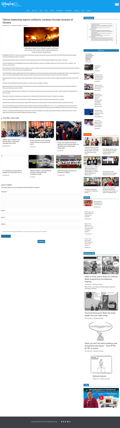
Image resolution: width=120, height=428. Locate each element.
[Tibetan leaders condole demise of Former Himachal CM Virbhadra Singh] (41, 156)
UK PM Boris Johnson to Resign (98, 67)
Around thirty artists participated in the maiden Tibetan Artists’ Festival (110, 173)
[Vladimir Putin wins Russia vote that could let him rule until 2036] (88, 76)
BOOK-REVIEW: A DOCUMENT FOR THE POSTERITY (98, 203)
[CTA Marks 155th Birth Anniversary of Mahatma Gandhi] (92, 181)
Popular (102, 50)
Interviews (68, 10)
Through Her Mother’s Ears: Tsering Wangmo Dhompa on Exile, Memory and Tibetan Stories (110, 151)
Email (3, 217)
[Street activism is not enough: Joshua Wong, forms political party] (41, 122)
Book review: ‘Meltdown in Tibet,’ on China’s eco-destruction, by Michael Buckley (89, 227)
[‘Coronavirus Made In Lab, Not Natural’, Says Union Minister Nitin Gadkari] (88, 122)
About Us (34, 10)
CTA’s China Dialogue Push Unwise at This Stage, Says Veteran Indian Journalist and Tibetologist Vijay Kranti (92, 150)
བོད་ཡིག (116, 4)
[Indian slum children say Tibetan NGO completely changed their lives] (14, 122)
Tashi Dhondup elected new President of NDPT (66, 171)
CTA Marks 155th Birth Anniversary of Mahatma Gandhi (91, 191)
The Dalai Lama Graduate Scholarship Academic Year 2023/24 (100, 24)
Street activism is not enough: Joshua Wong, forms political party (40, 142)
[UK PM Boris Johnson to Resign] (88, 67)
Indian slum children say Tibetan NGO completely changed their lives (11, 141)
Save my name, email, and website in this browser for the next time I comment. (25, 231)
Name (3, 210)
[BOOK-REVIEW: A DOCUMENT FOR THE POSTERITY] (88, 204)
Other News (59, 10)
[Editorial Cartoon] (101, 364)
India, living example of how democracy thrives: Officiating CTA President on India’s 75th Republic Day (98, 99)
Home (28, 10)
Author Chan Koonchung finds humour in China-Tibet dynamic (89, 242)
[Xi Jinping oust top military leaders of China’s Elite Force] (14, 156)
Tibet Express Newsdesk (16, 25)
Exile (40, 10)
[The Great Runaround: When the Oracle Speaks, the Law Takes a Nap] (101, 301)
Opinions (76, 10)
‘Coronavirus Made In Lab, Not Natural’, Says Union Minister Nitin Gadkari (99, 123)
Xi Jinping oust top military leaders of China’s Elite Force (12, 171)
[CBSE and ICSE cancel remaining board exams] (88, 87)
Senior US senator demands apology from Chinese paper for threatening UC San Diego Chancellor (68, 145)
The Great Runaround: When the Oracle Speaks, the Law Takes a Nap (100, 314)
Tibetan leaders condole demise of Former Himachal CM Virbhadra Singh (40, 172)
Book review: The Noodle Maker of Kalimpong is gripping (89, 214)
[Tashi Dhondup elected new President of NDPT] (68, 156)
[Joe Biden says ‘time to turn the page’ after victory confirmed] (88, 112)
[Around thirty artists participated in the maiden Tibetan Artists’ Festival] (110, 160)
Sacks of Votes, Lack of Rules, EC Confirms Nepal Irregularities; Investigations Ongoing (101, 279)
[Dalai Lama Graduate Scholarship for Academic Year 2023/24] (99, 40)
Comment (4, 191)
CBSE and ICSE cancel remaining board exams (99, 87)
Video (82, 10)
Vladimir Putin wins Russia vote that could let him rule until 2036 (99, 77)
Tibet (46, 10)
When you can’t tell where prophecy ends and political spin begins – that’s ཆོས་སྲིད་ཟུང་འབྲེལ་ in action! (101, 345)
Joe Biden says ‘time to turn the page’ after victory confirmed (99, 112)
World (52, 10)
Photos (89, 10)
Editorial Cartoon (99, 376)
